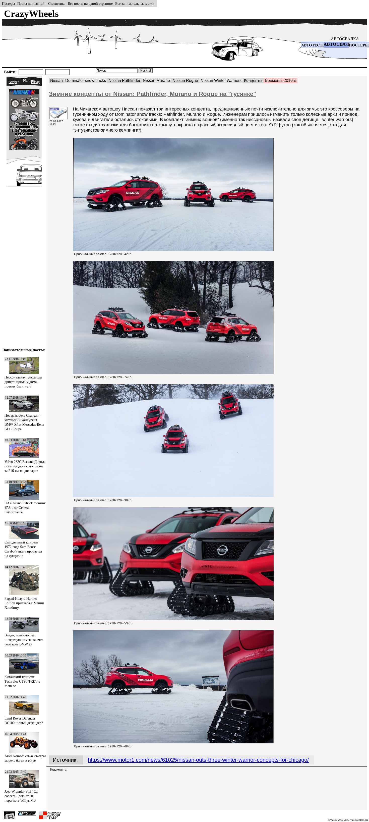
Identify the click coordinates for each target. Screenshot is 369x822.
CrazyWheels (31, 13)
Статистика (56, 4)
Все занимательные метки (134, 4)
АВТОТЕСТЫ (313, 45)
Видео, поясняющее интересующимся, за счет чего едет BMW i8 (24, 639)
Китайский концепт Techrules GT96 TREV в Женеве (22, 681)
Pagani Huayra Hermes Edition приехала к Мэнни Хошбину (24, 603)
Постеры (8, 4)
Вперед (14, 82)
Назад (35, 82)
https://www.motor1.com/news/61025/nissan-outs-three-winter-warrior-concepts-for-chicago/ (198, 760)
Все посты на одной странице (90, 4)
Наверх (29, 81)
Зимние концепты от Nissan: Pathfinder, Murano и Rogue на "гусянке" (152, 93)
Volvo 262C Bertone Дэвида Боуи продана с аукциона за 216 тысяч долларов (25, 466)
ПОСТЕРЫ (359, 45)
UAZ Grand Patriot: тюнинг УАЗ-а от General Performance (25, 507)
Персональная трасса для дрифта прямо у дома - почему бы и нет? (23, 381)
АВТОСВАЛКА (345, 39)
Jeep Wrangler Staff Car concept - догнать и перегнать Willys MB (22, 796)
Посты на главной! (31, 4)
